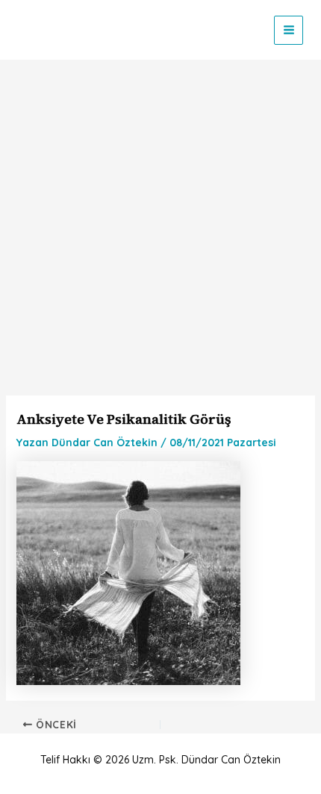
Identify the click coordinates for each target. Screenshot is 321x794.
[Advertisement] (160, 227)
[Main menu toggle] (288, 30)
